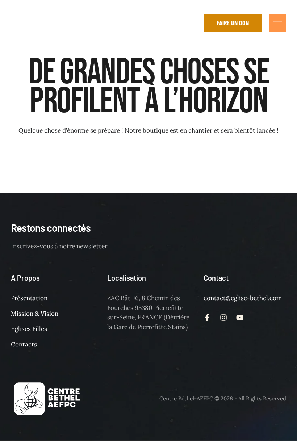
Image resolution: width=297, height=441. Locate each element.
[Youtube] (178, 22)
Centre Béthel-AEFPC (186, 398)
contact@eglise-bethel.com (243, 298)
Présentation (29, 298)
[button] (193, 22)
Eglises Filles (29, 329)
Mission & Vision (34, 314)
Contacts (24, 344)
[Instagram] (162, 22)
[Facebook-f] (146, 22)
